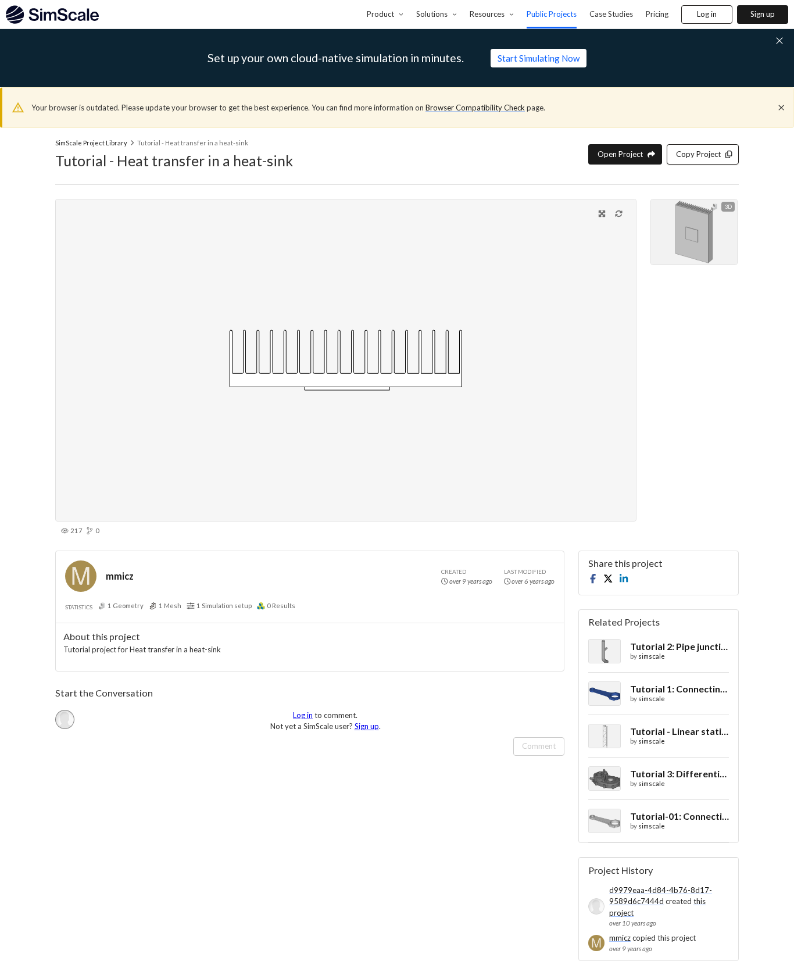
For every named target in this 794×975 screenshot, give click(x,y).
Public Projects (552, 14)
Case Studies (611, 14)
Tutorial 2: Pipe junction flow (679, 646)
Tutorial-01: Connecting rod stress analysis (679, 816)
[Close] (781, 107)
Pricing (657, 14)
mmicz (120, 575)
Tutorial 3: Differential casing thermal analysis (679, 773)
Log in (707, 14)
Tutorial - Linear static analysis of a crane (679, 731)
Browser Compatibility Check (475, 107)
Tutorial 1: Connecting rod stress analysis (679, 688)
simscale (651, 656)
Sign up (762, 14)
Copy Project (698, 154)
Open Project (620, 154)
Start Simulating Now (539, 58)
